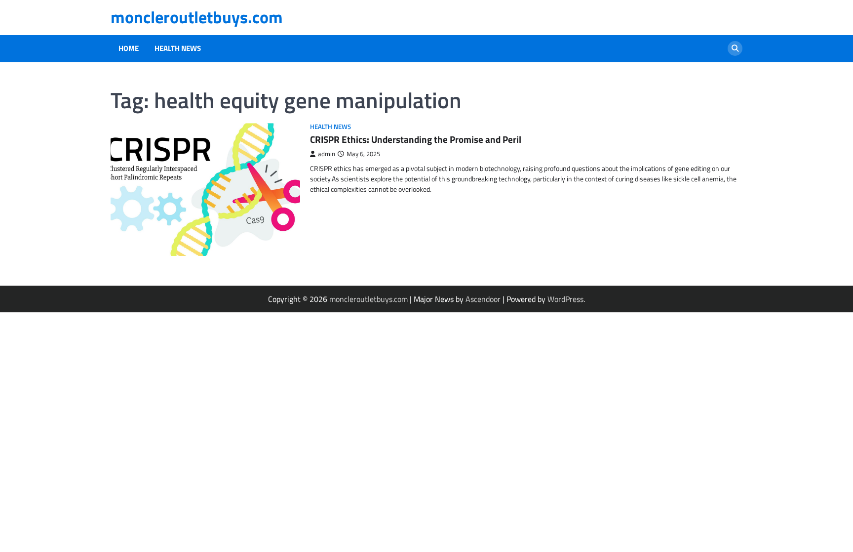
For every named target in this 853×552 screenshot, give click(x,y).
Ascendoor (483, 299)
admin (326, 154)
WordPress (565, 299)
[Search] (735, 48)
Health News (178, 48)
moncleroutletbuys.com (197, 17)
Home (128, 48)
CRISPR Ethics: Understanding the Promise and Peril (415, 139)
